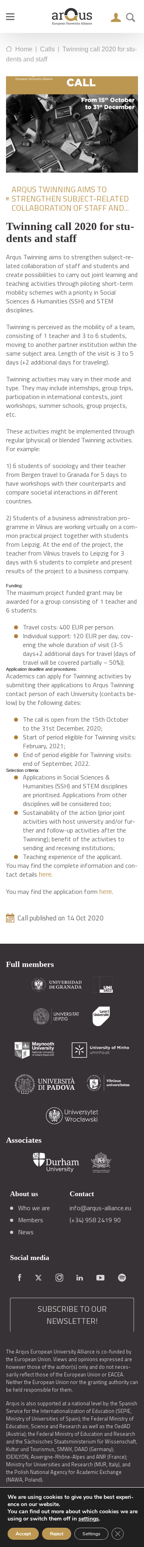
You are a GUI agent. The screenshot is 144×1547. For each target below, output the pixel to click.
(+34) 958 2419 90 (95, 1220)
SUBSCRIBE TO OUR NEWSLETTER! (72, 1315)
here (45, 874)
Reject (56, 1534)
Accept (23, 1534)
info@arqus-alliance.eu (100, 1208)
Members (30, 1220)
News (26, 1232)
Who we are (34, 1208)
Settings (91, 1534)
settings (88, 1519)
